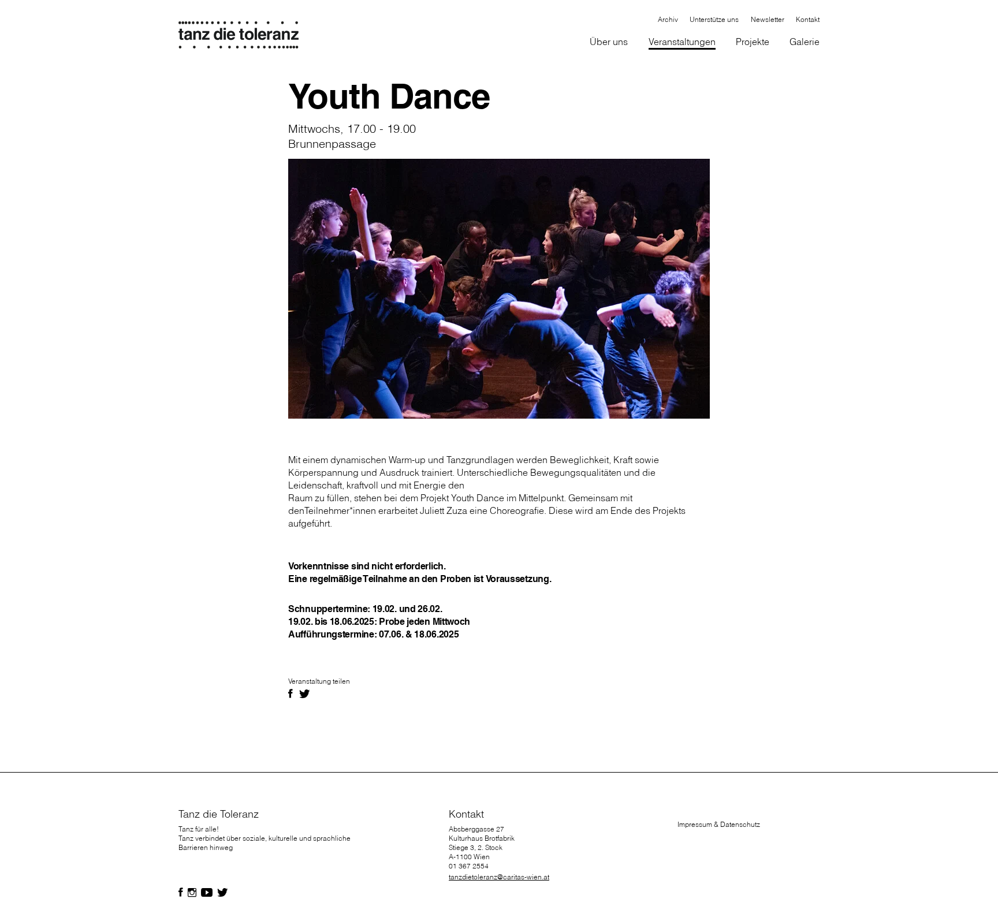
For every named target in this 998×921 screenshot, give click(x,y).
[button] (609, 42)
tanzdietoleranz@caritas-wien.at (499, 876)
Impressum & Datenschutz (718, 824)
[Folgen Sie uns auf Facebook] (180, 892)
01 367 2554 (469, 866)
